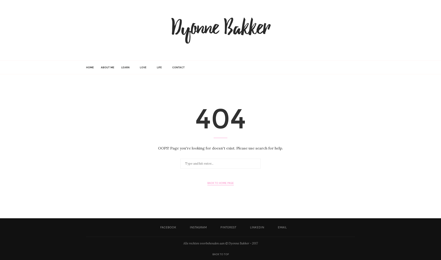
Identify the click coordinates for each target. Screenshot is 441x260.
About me (107, 67)
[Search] (352, 67)
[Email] (346, 67)
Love (143, 67)
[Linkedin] (341, 67)
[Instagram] (331, 67)
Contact (178, 67)
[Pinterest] (336, 67)
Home (90, 67)
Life (159, 67)
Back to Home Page (220, 183)
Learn (125, 67)
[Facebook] (326, 67)
